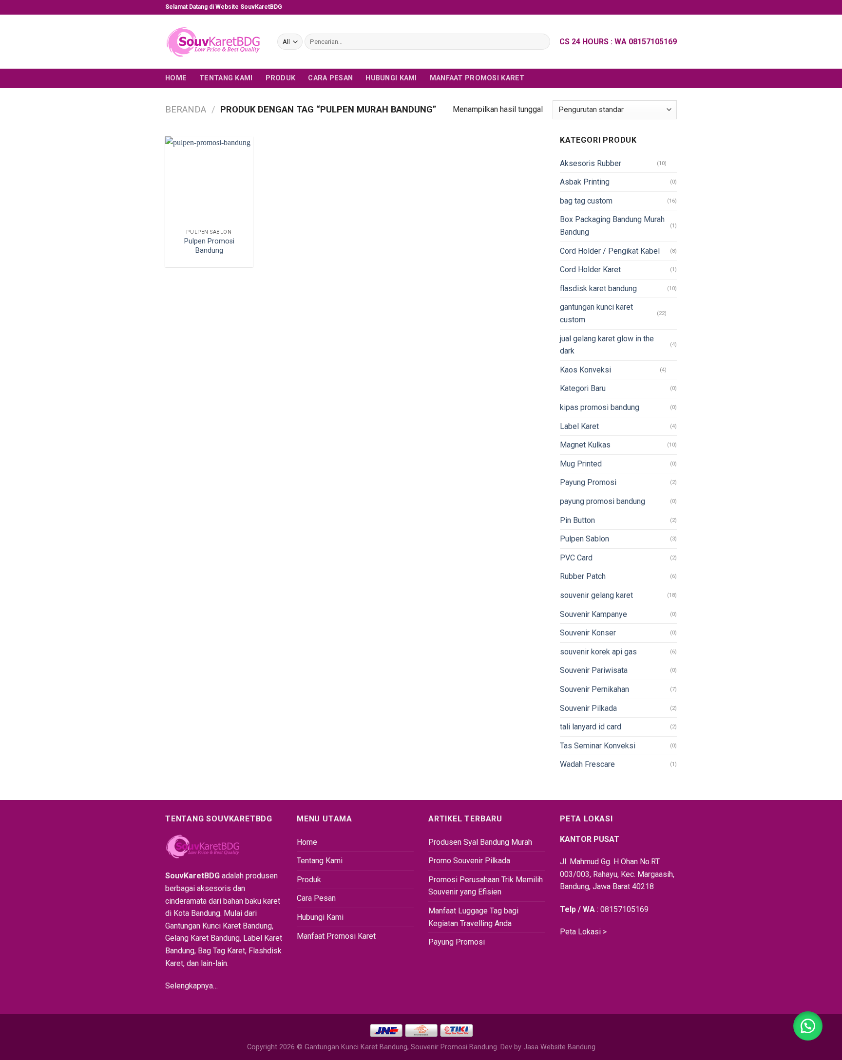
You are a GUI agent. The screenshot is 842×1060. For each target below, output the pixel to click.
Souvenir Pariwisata (594, 670)
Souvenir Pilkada (588, 708)
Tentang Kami (225, 78)
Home (176, 78)
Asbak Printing (585, 181)
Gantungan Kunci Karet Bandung (356, 1047)
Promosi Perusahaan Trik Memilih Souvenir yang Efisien (485, 886)
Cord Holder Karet (590, 269)
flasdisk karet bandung (598, 288)
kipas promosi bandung (599, 407)
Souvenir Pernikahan (594, 689)
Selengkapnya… (191, 985)
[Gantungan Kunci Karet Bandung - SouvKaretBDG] (214, 42)
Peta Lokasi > (583, 931)
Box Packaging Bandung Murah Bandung (612, 226)
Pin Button (577, 520)
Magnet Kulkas (585, 444)
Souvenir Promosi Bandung (454, 1047)
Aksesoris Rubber (590, 163)
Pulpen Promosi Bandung (209, 246)
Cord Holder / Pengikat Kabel (610, 251)
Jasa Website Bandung (559, 1047)
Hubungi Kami (391, 78)
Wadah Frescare (587, 764)
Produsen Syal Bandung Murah (480, 842)
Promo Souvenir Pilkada (469, 860)
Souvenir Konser (588, 632)
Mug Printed (581, 463)
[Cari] (541, 42)
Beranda (185, 109)
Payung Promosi (588, 482)
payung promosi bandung (602, 501)
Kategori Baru (583, 388)
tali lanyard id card (590, 726)
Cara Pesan (330, 78)
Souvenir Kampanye (593, 614)
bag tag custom (586, 200)
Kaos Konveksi (585, 369)
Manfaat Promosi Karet (477, 78)
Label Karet (579, 426)
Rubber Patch (583, 576)
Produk (281, 78)
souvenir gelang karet (596, 595)
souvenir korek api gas (598, 651)
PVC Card (576, 557)
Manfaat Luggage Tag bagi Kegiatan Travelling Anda (473, 917)
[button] (808, 1026)
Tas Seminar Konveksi (597, 745)
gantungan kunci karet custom (596, 313)
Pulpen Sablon (584, 538)
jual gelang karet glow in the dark (607, 345)
